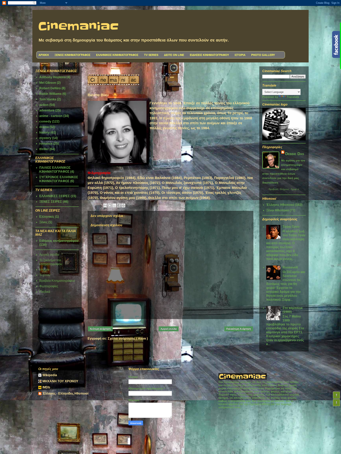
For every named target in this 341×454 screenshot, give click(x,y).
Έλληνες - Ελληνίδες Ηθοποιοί (65, 393)
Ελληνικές (46, 216)
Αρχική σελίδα (169, 329)
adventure (46, 110)
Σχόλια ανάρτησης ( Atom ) (128, 338)
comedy (45, 121)
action (44, 104)
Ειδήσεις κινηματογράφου (58, 240)
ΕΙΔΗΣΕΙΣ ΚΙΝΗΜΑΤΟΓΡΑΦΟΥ (209, 55)
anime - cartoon (51, 116)
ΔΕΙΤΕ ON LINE (174, 55)
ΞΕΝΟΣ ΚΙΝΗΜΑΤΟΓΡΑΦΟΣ (72, 55)
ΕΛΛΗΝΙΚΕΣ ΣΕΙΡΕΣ (54, 196)
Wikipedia (49, 375)
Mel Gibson (47, 82)
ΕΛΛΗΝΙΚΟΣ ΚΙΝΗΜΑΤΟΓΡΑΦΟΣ (117, 55)
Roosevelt (290, 267)
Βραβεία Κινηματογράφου (57, 280)
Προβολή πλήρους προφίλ (284, 189)
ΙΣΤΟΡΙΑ (240, 55)
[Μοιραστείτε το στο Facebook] (119, 205)
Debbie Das (294, 154)
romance (45, 143)
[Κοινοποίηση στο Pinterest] (123, 205)
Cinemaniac (78, 26)
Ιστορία (44, 269)
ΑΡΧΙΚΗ (43, 55)
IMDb (46, 387)
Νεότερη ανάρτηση (100, 329)
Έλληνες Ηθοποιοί (280, 204)
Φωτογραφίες (48, 286)
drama (44, 127)
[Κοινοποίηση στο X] (114, 205)
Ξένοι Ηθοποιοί (277, 210)
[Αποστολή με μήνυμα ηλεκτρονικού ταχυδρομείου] (105, 205)
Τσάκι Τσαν (291, 226)
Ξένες (43, 222)
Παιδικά (44, 291)
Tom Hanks (47, 99)
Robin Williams (50, 93)
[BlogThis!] (110, 205)
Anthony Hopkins (52, 77)
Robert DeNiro (50, 88)
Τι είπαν (44, 275)
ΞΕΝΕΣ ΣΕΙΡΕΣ (50, 201)
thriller (44, 149)
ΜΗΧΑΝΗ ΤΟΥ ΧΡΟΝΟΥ (60, 381)
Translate (293, 96)
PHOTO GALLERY (263, 55)
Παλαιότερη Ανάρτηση (238, 329)
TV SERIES (151, 55)
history (44, 132)
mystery (45, 138)
